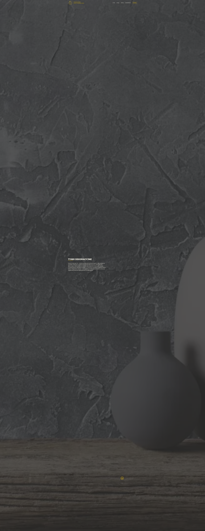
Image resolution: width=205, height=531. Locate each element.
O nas (114, 2)
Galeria (122, 2)
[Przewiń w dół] (122, 478)
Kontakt (134, 2)
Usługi (118, 2)
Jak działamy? (128, 2)
